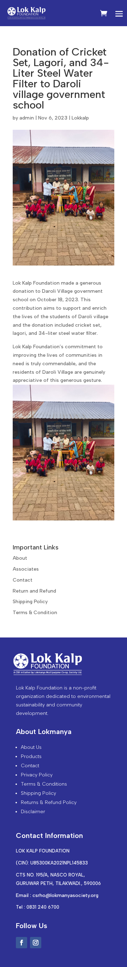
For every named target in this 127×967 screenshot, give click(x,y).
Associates (26, 569)
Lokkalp (80, 118)
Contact (22, 580)
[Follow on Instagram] (35, 942)
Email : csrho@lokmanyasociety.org (57, 895)
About (20, 558)
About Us (31, 747)
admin (26, 118)
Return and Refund (34, 591)
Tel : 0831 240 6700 (37, 907)
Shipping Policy (30, 602)
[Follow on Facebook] (21, 942)
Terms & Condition (35, 613)
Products (31, 756)
